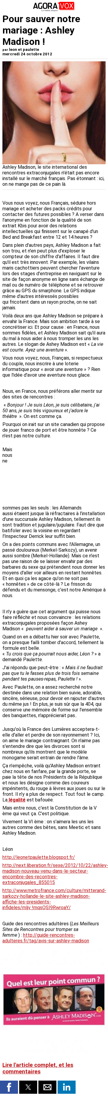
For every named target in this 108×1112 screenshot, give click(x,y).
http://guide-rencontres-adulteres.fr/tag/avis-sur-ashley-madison (45, 938)
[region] (61, 472)
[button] (9, 1087)
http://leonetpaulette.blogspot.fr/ (38, 857)
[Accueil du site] (54, 10)
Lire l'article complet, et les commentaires (37, 1068)
